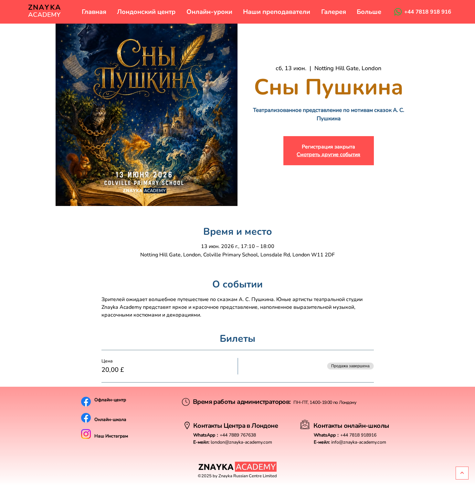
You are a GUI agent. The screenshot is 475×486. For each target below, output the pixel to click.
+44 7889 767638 (238, 435)
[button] (146, 12)
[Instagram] (85, 433)
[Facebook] (85, 401)
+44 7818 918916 (358, 435)
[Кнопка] (462, 473)
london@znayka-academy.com (241, 442)
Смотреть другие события (328, 154)
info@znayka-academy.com (358, 442)
